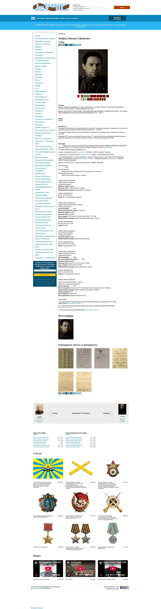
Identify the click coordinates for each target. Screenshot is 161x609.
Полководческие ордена (45, 38)
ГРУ (36, 88)
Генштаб (38, 55)
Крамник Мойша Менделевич (40, 439)
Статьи (67, 18)
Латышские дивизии (43, 198)
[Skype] (78, 45)
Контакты (74, 18)
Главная (48, 18)
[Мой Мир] (64, 45)
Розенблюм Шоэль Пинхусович (41, 447)
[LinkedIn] (69, 45)
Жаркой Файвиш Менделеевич (73, 440)
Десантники (40, 108)
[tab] (45, 35)
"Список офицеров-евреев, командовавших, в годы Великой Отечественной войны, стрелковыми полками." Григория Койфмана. (107, 517)
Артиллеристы (41, 97)
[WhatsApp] (76, 45)
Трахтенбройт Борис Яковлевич (41, 445)
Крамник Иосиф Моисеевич (40, 440)
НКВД (37, 86)
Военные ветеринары (44, 160)
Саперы (38, 114)
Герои (37, 36)
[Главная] (51, 7)
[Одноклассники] (62, 45)
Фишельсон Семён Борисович (73, 443)
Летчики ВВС (40, 102)
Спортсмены (40, 173)
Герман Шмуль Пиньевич (39, 443)
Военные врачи (41, 157)
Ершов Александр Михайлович (74, 445)
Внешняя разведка (43, 63)
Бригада (38, 77)
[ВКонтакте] (59, 45)
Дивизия (38, 74)
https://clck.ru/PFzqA (86, 158)
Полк (37, 80)
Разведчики (40, 105)
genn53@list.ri (108, 147)
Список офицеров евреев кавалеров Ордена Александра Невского (42, 516)
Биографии (55, 18)
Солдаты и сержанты (44, 119)
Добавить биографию (117, 18)
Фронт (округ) (40, 66)
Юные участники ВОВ (44, 249)
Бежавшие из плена (43, 212)
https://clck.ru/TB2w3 (91, 310)
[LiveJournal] (71, 45)
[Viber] (73, 45)
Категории (40, 18)
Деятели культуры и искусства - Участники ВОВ (44, 141)
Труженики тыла (42, 192)
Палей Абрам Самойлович (40, 442)
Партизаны (39, 122)
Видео (62, 18)
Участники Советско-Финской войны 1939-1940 (44, 244)
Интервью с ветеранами (45, 258)
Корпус (38, 72)
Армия (38, 69)
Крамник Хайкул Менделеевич (41, 437)
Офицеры (39, 116)
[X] (66, 45)
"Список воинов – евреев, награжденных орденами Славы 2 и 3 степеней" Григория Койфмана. (75, 548)
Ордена (38, 47)
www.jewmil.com (81, 152)
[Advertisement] (45, 312)
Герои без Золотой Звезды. (40, 547)
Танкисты (39, 94)
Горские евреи (41, 195)
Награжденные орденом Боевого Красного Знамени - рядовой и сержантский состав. (74, 517)
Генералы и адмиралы (44, 52)
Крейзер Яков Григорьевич (73, 447)
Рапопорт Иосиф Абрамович (73, 442)
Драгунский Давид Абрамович (73, 437)
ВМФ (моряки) (41, 91)
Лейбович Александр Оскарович (74, 439)
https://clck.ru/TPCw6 (64, 307)
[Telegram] (80, 45)
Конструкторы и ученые (45, 130)
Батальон (39, 83)
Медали (38, 49)
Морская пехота (42, 100)
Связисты (39, 111)
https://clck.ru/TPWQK (73, 303)
